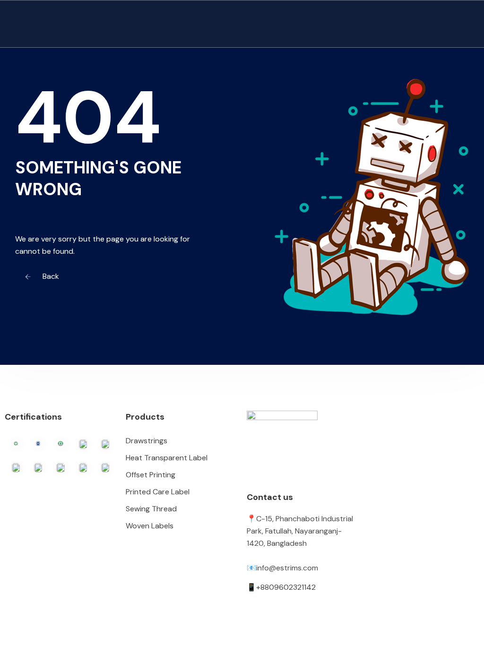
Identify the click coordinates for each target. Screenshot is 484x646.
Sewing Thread (151, 509)
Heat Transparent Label (166, 458)
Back (50, 276)
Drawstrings (146, 441)
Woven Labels (149, 526)
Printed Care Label (158, 492)
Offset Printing (150, 475)
